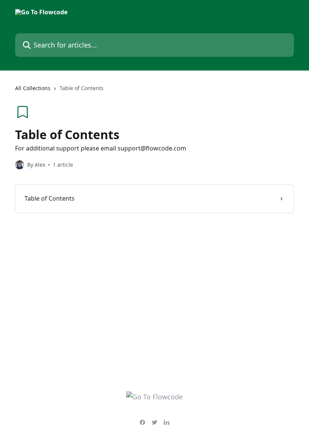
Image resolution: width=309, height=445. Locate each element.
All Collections (32, 88)
